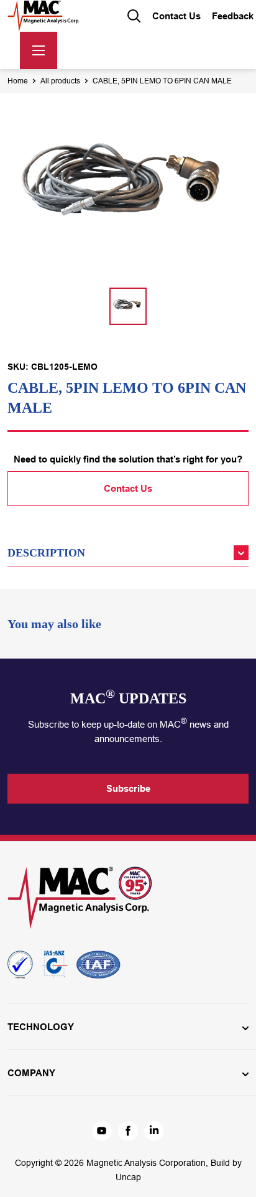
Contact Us (128, 488)
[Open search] (134, 16)
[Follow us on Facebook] (128, 1131)
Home (17, 81)
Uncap (128, 1177)
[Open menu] (38, 50)
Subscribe (128, 788)
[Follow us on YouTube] (102, 1131)
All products (60, 81)
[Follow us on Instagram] (154, 1131)
